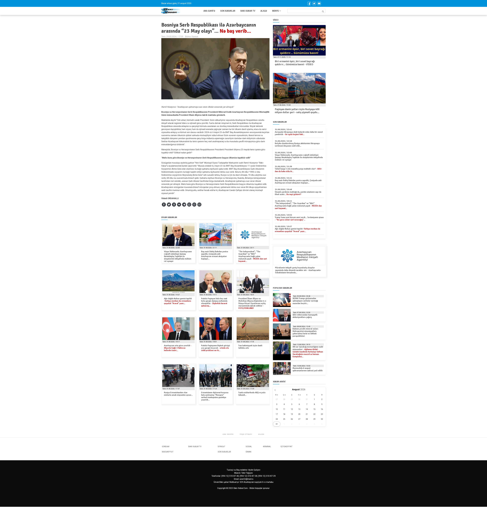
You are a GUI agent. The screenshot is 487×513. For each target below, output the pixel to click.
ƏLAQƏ (263, 11)
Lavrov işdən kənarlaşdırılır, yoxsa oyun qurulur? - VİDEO (296, 63)
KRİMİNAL (267, 447)
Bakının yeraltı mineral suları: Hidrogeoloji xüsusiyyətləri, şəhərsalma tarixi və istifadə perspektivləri (305, 332)
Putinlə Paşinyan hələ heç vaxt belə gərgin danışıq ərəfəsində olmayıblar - (214, 302)
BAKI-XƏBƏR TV (247, 11)
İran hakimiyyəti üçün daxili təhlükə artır (250, 346)
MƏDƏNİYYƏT (167, 452)
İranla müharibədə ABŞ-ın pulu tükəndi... (251, 393)
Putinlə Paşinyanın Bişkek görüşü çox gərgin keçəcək (215, 348)
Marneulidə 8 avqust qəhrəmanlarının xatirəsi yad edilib (308, 369)
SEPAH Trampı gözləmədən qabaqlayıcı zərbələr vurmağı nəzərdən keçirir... (305, 301)
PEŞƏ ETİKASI (246, 434)
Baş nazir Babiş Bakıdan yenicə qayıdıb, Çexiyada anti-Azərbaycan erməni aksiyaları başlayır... (214, 255)
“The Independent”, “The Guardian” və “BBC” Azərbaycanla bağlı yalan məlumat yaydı (252, 256)
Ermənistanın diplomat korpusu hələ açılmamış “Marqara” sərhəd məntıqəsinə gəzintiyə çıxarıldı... (214, 396)
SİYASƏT (221, 447)
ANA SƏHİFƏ (209, 11)
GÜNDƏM (165, 447)
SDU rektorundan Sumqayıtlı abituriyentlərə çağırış (305, 316)
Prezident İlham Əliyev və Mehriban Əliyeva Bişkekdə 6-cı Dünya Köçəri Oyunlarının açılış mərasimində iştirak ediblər (252, 303)
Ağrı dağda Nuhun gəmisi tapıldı (178, 301)
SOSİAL (249, 447)
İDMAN (248, 452)
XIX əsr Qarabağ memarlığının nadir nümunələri (308, 352)
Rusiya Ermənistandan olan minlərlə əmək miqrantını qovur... (178, 393)
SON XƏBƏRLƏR (227, 11)
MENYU (275, 11)
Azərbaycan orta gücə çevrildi (177, 348)
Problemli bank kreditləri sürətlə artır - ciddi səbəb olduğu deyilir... (296, 111)
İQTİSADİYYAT (286, 447)
